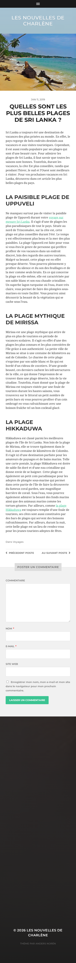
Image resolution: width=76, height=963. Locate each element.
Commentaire (15, 580)
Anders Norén (46, 943)
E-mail (11, 646)
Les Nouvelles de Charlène (38, 21)
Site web (12, 664)
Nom (10, 628)
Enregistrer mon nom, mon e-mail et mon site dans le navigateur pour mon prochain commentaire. (38, 686)
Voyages (18, 541)
